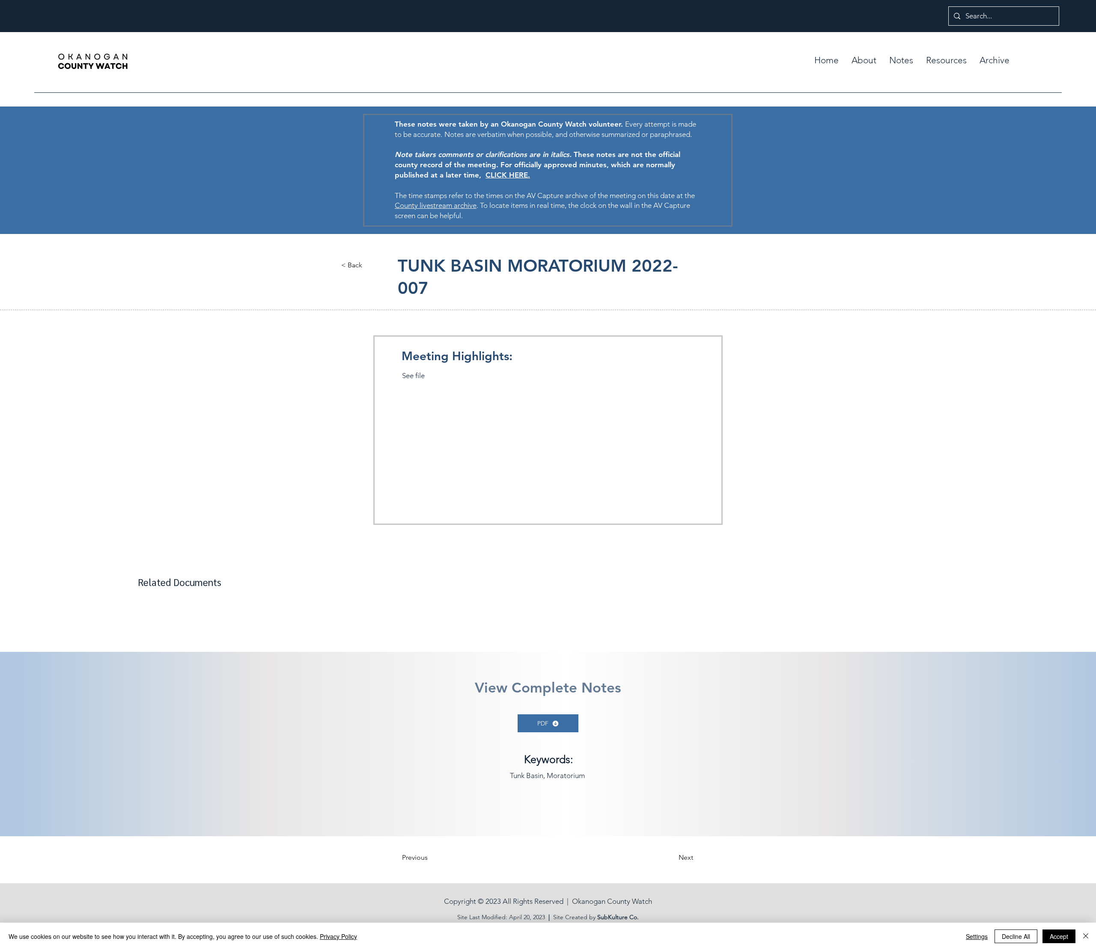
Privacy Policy (338, 936)
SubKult (608, 917)
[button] (901, 60)
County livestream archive (436, 205)
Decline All (1016, 936)
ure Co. (629, 917)
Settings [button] (977, 936)
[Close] (1086, 936)
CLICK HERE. (507, 175)
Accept (1059, 936)
